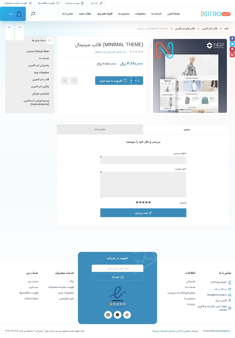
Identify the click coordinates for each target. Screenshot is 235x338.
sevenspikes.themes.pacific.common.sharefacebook (232, 38)
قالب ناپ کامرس (40, 79)
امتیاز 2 (146, 202)
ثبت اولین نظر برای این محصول (110, 52)
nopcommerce (222, 331)
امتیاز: (182, 203)
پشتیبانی (190, 281)
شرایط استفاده (31, 298)
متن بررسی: (180, 168)
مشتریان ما (189, 298)
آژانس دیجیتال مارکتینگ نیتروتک (166, 331)
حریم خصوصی (66, 298)
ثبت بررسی (141, 212)
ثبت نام (94, 3)
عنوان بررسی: (179, 153)
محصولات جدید (66, 293)
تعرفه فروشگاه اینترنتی (37, 51)
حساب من (33, 281)
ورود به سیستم (72, 3)
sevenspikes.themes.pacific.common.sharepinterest (232, 49)
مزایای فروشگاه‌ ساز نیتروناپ (181, 293)
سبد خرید (33, 287)
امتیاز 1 (149, 202)
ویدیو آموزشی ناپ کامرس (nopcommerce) (36, 102)
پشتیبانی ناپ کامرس (38, 65)
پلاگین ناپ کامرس (40, 87)
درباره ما (191, 304)
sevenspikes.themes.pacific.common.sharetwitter (232, 44)
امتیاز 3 (143, 202)
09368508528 (218, 282)
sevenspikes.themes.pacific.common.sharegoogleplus (232, 54)
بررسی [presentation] (187, 129)
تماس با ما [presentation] (100, 129)
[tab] (186, 129)
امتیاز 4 (140, 202)
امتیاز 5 (137, 202)
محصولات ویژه (41, 72)
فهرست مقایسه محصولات (15, 3)
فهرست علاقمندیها (28, 293)
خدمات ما (44, 58)
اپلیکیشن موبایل (40, 94)
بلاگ (71, 281)
